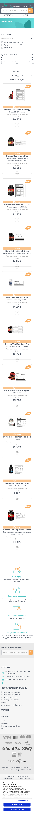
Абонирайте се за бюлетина (11, 705)
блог (3, 728)
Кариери (4, 723)
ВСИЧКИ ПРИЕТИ (17, 804)
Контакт (4, 702)
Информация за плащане (10, 692)
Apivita (19, 767)
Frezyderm (6, 767)
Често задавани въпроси (10, 700)
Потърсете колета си (9, 697)
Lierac (13, 767)
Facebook (2, 683)
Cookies (19, 778)
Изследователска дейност (10, 726)
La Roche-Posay (13, 770)
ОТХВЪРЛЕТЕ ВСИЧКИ (17, 809)
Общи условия (11, 776)
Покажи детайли (23, 800)
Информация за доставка (10, 695)
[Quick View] (17, 125)
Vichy (23, 770)
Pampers (29, 770)
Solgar (26, 767)
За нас (3, 721)
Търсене (31, 652)
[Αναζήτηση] (30, 10)
